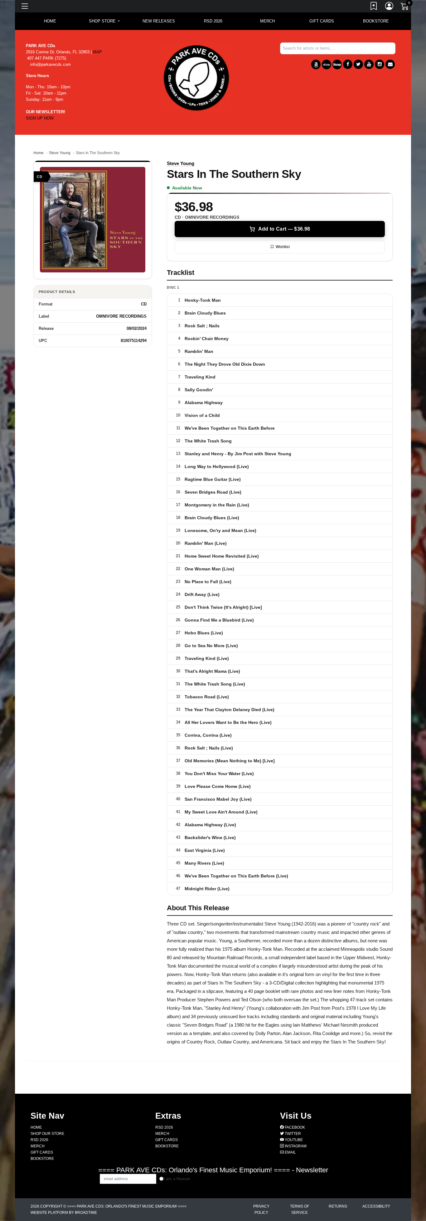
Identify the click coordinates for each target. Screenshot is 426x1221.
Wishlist (283, 247)
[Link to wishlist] (374, 7)
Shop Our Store (47, 1133)
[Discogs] (337, 64)
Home (38, 153)
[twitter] (358, 64)
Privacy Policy (261, 1209)
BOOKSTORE (376, 21)
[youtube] (369, 64)
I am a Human (176, 1178)
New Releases (159, 21)
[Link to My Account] (389, 7)
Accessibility (376, 1206)
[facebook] (347, 64)
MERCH (267, 21)
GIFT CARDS (321, 21)
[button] (104, 21)
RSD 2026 (213, 21)
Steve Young (59, 153)
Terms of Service (299, 1209)
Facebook (294, 1127)
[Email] (390, 64)
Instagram (295, 1146)
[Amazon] (316, 64)
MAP (97, 52)
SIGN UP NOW (40, 118)
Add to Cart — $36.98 (284, 229)
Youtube (293, 1140)
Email (290, 1152)
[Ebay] (326, 64)
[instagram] (379, 64)
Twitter (292, 1133)
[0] (405, 7)
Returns (338, 1206)
